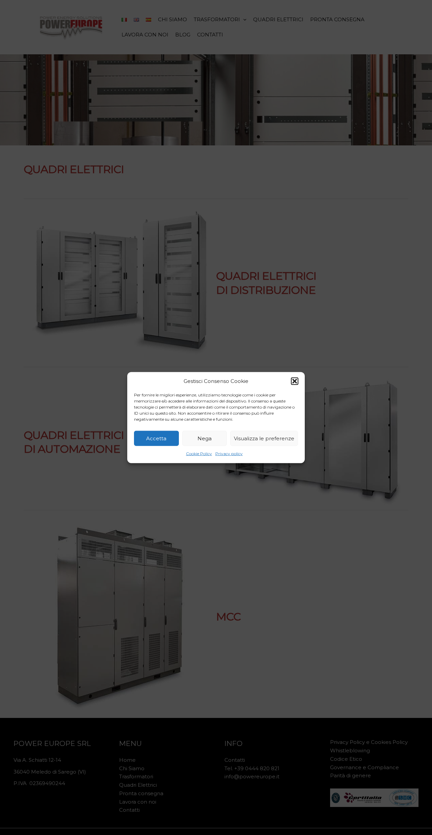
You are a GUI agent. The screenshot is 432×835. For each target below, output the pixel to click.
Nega (204, 438)
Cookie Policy (199, 453)
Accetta (156, 438)
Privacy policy (229, 453)
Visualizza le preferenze (264, 438)
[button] (294, 381)
